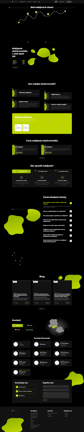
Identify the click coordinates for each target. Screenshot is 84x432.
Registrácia (34, 1)
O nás (31, 419)
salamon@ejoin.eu (63, 363)
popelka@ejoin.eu (22, 354)
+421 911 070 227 (22, 364)
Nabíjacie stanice (22, 1)
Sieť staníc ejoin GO (33, 417)
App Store (36, 94)
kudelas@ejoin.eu (63, 354)
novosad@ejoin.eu (43, 354)
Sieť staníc (29, 1)
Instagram (66, 414)
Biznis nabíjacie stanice (34, 414)
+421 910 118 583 (42, 355)
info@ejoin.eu (21, 344)
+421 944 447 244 (63, 364)
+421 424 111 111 (21, 345)
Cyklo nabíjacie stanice (34, 416)
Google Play (31, 94)
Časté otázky (32, 420)
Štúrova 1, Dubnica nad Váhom (52, 413)
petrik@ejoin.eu (21, 373)
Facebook (66, 413)
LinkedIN (66, 416)
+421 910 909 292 (22, 374)
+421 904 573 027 (63, 355)
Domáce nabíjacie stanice (34, 413)
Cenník (32, 423)
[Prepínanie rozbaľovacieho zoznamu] (31, 1)
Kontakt (39, 1)
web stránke (53, 207)
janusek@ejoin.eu (22, 363)
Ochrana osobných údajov (34, 426)
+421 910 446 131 (63, 345)
